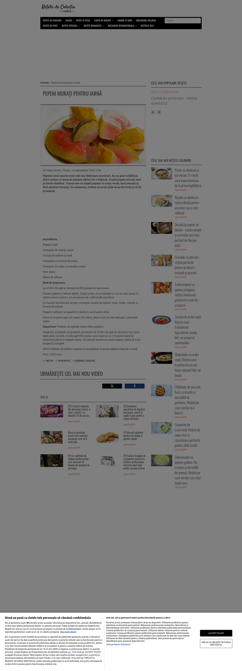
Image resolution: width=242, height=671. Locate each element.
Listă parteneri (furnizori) (118, 644)
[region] (121, 642)
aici (69, 652)
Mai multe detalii (68, 631)
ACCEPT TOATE (216, 633)
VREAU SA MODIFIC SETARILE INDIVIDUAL (216, 643)
